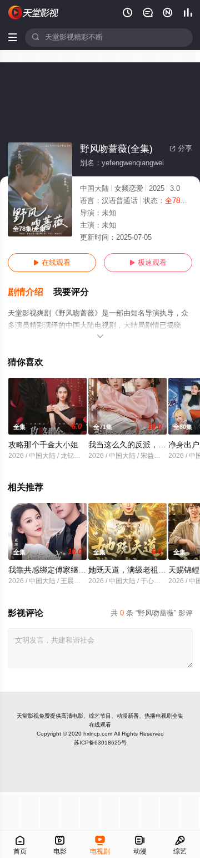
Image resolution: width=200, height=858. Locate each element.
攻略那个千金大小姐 (43, 445)
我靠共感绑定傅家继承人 (51, 570)
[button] (30, 292)
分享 (180, 148)
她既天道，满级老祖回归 (131, 570)
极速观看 (148, 263)
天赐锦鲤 (183, 570)
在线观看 (52, 263)
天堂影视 (28, 716)
